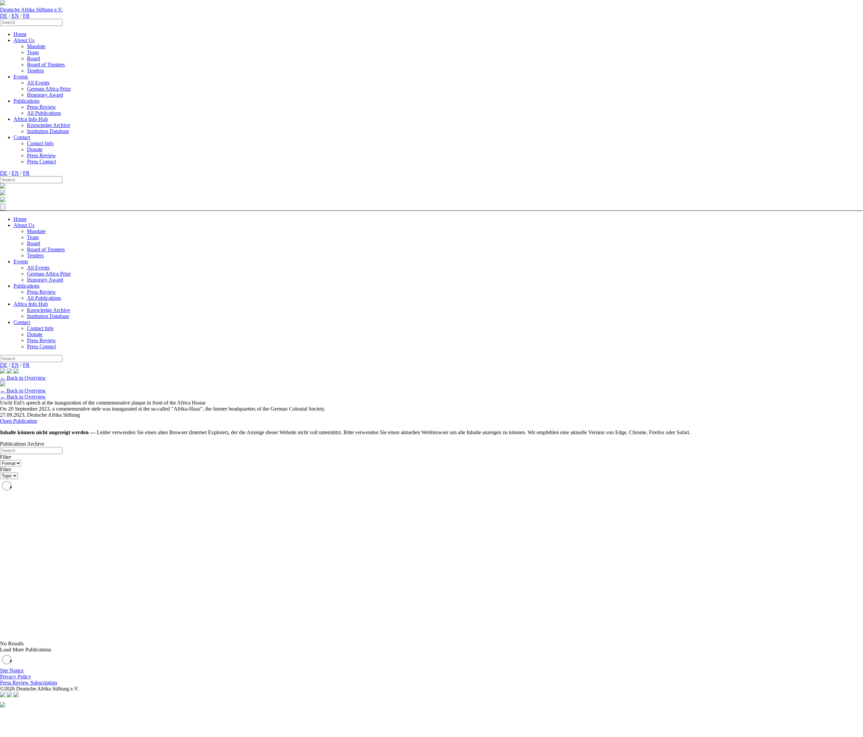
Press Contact (41, 161)
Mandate (36, 46)
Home (20, 34)
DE (3, 16)
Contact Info (40, 143)
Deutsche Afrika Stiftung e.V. (31, 9)
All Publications (44, 113)
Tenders (35, 70)
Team (33, 52)
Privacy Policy (15, 676)
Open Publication (18, 421)
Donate (34, 149)
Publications (26, 101)
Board (33, 58)
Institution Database (48, 131)
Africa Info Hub (30, 119)
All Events (38, 83)
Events (20, 76)
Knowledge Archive (48, 125)
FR (26, 16)
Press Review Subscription (28, 682)
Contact (21, 137)
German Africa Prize (49, 89)
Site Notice (12, 670)
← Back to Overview (23, 378)
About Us (23, 40)
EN (15, 16)
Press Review (41, 107)
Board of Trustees (46, 64)
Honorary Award (45, 95)
